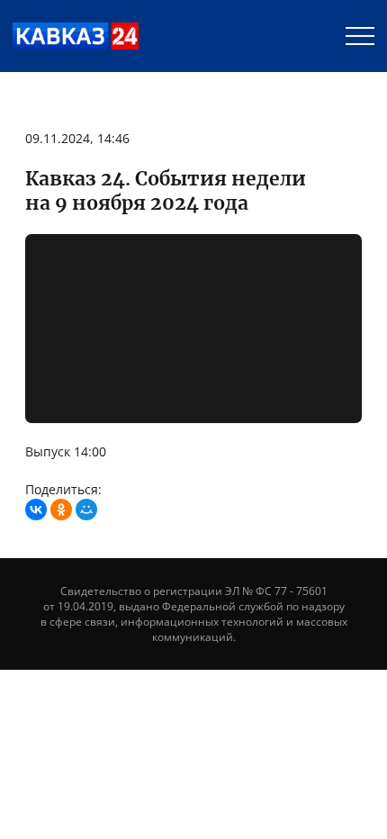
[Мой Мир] (86, 509)
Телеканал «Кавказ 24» (76, 36)
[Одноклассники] (61, 509)
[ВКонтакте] (36, 509)
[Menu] (360, 36)
